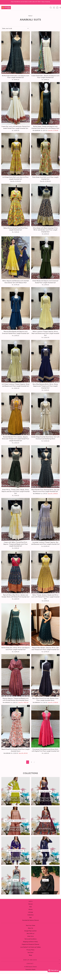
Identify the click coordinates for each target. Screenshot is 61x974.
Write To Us (30, 936)
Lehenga (30, 912)
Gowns (30, 909)
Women (30, 904)
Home (30, 15)
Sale (30, 917)
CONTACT (30, 963)
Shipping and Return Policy (30, 941)
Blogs (30, 955)
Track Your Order (30, 925)
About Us (30, 928)
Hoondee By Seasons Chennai (30, 920)
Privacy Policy (30, 950)
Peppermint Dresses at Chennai (30, 944)
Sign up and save (30, 960)
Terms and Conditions (31, 939)
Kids (30, 906)
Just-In (30, 901)
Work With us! (30, 933)
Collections (30, 915)
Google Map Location (30, 931)
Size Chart (30, 952)
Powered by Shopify (31, 969)
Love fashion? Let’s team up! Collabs (30, 947)
